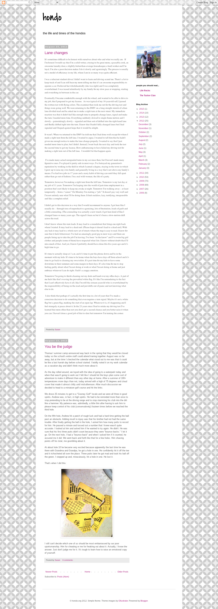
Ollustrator (123, 601)
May (141, 152)
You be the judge (58, 346)
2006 (142, 193)
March (142, 160)
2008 (142, 185)
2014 (142, 113)
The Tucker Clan (147, 95)
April (141, 156)
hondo (52, 17)
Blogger (144, 601)
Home (87, 572)
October (142, 132)
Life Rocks (145, 90)
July (141, 144)
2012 (142, 121)
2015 (142, 109)
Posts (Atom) (63, 577)
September (144, 136)
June (141, 148)
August (142, 140)
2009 (142, 181)
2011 (142, 173)
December (144, 124)
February (143, 164)
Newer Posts (51, 572)
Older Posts (123, 572)
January (143, 168)
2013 (142, 117)
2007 (142, 189)
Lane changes (56, 53)
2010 (142, 177)
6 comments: (68, 560)
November (144, 128)
